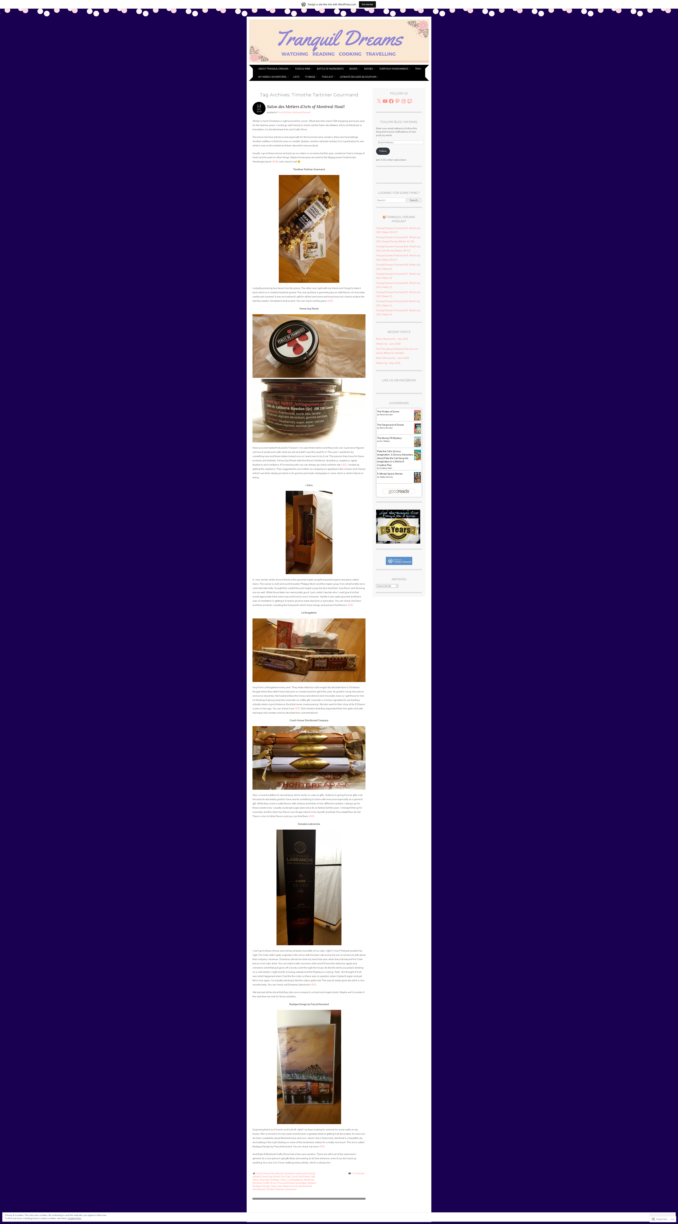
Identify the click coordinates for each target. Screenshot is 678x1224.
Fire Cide (285, 1176)
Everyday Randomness (394, 68)
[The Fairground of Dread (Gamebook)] (418, 433)
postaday (301, 1182)
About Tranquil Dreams (273, 68)
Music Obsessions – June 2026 (392, 357)
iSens (284, 1179)
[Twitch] (410, 101)
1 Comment (358, 1173)
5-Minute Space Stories (390, 473)
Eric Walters (385, 441)
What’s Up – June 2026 (388, 343)
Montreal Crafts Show (264, 1182)
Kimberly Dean (386, 468)
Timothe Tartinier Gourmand (281, 1189)
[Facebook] (391, 101)
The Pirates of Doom (388, 411)
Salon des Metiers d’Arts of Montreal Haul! (306, 106)
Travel (419, 68)
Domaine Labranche (296, 1173)
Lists (296, 76)
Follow (382, 151)
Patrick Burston (386, 414)
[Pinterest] (397, 101)
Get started (367, 4)
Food (294, 1176)
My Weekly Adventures (272, 76)
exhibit (256, 1176)
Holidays (274, 1179)
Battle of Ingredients (330, 68)
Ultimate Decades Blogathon (358, 76)
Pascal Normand (286, 1182)
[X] (379, 101)
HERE (274, 161)
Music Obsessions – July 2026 (392, 338)
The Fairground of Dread (390, 424)
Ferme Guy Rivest (270, 1176)
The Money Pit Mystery (389, 438)
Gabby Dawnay (386, 477)
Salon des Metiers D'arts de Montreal (291, 1186)
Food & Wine (302, 68)
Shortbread (258, 1189)
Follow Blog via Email (399, 122)
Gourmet (264, 1179)
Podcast (327, 76)
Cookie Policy (74, 1218)
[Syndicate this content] (384, 217)
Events (311, 1173)
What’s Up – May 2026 (388, 363)
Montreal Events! (302, 112)
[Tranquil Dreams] (339, 62)
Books (353, 68)
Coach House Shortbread (270, 1173)
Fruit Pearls (304, 1176)
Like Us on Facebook (399, 380)
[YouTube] (385, 101)
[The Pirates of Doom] (418, 419)
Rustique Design (261, 1186)
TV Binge (310, 76)
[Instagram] (403, 101)
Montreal (309, 1179)
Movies (368, 68)
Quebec (312, 1182)
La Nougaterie (295, 1179)
